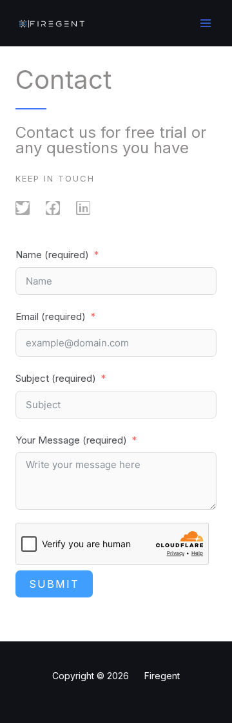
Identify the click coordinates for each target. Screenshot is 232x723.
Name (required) (52, 255)
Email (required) (50, 316)
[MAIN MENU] (206, 23)
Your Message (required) (71, 440)
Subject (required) (55, 378)
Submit (54, 583)
